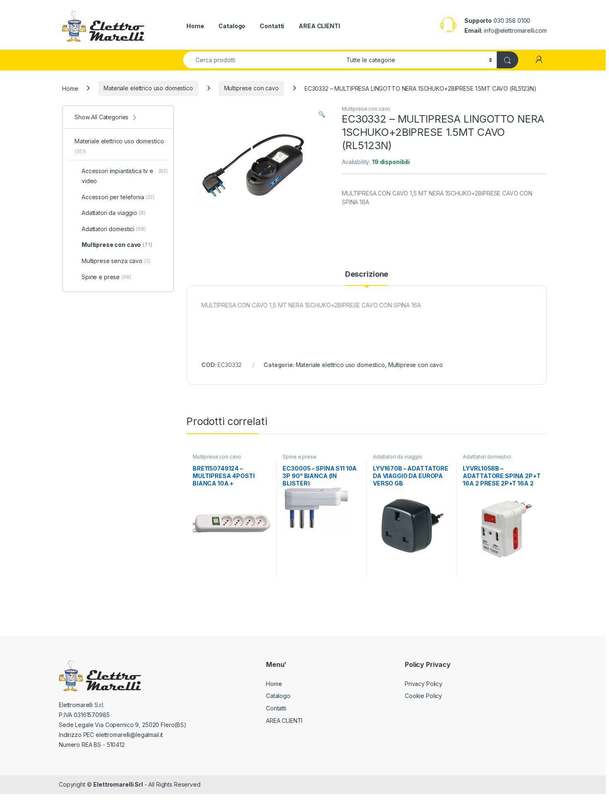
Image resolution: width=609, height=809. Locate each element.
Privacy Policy (423, 683)
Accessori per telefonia (118, 196)
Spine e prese (299, 457)
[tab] (366, 277)
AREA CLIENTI (319, 25)
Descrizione (366, 274)
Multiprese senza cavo (116, 260)
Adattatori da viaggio (397, 457)
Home (195, 25)
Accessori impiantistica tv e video (125, 175)
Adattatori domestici (487, 457)
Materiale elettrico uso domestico (148, 88)
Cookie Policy (423, 695)
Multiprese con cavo (251, 88)
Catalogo (231, 25)
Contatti (272, 25)
